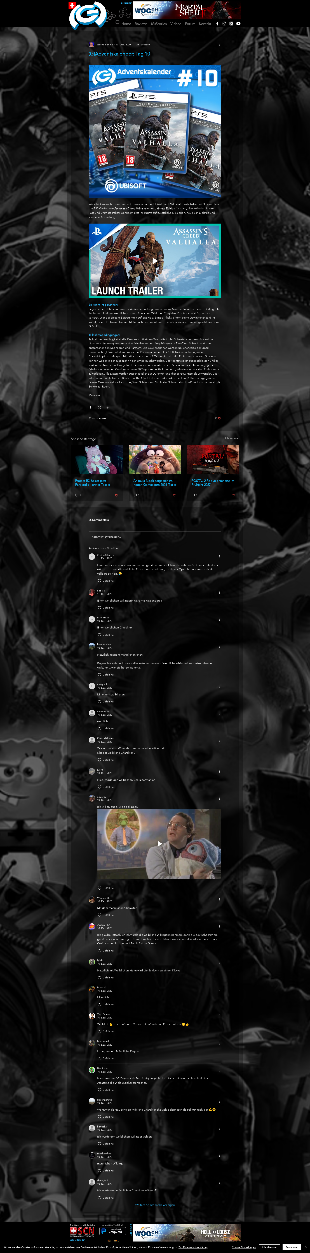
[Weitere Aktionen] (219, 44)
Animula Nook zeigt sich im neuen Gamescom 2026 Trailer (154, 483)
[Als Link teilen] (108, 407)
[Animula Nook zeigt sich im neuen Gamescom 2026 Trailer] (155, 459)
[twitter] (231, 23)
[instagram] (224, 23)
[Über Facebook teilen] (90, 407)
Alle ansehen (232, 438)
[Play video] (155, 261)
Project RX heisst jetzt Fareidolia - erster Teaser (92, 483)
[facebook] (217, 23)
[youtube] (238, 23)
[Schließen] (306, 1247)
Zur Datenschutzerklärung (193, 1247)
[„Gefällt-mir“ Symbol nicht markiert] (99, 581)
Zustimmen (292, 1247)
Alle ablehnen (269, 1247)
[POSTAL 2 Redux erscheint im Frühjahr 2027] (213, 459)
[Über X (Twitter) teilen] (99, 407)
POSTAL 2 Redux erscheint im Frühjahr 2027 (213, 483)
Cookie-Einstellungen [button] (244, 1247)
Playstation (95, 394)
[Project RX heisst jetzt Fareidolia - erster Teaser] (97, 459)
